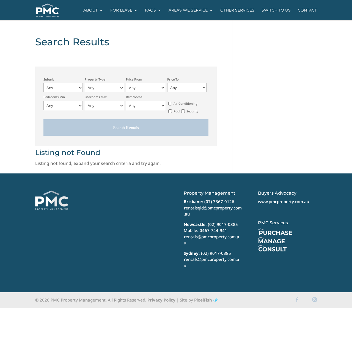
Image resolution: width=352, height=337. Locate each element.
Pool (177, 111)
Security (192, 111)
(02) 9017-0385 (223, 224)
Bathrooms (134, 97)
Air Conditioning (185, 103)
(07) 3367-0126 (219, 201)
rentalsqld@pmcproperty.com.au (213, 211)
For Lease (121, 10)
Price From (134, 79)
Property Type (95, 79)
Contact (307, 10)
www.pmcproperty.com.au (283, 201)
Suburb (48, 79)
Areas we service (188, 10)
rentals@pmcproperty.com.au (211, 240)
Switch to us (276, 10)
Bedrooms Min (54, 97)
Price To (173, 79)
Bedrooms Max (96, 97)
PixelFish (203, 300)
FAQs (150, 10)
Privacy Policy (161, 300)
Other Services (237, 10)
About (90, 10)
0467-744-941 (213, 230)
